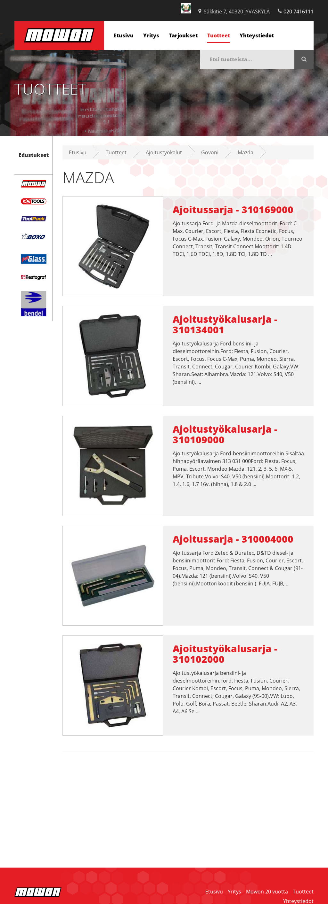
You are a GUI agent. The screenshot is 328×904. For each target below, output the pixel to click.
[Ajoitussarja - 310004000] (112, 575)
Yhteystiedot (257, 35)
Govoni (209, 152)
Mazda (245, 152)
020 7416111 (298, 11)
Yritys (151, 35)
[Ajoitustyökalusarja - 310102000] (112, 684)
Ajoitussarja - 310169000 (233, 209)
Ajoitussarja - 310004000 (233, 538)
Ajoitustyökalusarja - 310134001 (225, 324)
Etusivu (124, 35)
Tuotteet (218, 35)
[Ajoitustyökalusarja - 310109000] (112, 465)
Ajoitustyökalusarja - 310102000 (225, 654)
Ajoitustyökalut (164, 152)
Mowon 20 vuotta (267, 891)
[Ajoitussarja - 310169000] (112, 245)
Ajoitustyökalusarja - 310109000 (225, 434)
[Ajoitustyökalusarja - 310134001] (112, 355)
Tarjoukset (183, 35)
